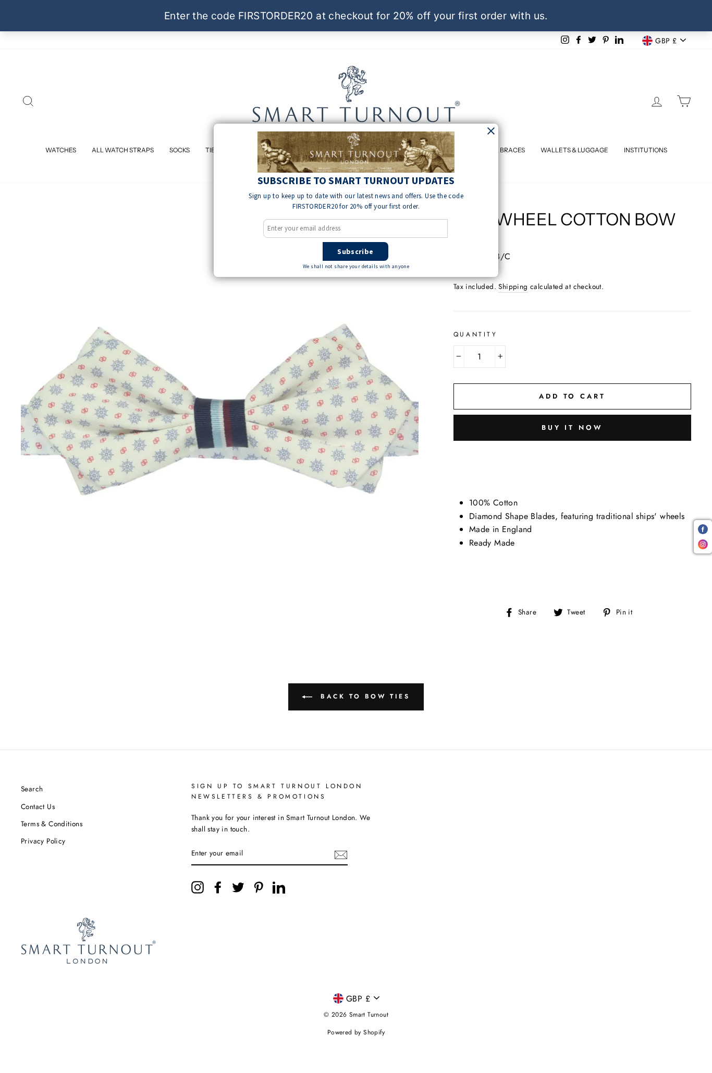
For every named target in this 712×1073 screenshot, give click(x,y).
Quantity (475, 334)
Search (32, 788)
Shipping (512, 286)
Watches (60, 150)
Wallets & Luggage (574, 150)
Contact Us (38, 806)
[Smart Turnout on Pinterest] (258, 887)
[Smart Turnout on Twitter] (238, 887)
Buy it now (572, 427)
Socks (179, 150)
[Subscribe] (341, 854)
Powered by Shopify (356, 1032)
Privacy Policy (43, 841)
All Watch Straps (123, 150)
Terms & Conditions (51, 823)
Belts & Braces (499, 150)
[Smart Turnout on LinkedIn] (279, 887)
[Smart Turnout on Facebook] (218, 887)
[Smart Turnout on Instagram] (197, 887)
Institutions (645, 150)
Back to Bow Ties (363, 696)
